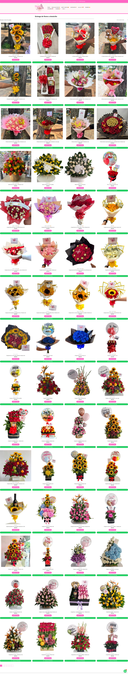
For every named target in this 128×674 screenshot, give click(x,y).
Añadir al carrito (15, 59)
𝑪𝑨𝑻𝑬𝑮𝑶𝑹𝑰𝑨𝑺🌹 (50, 8)
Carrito (63, 8)
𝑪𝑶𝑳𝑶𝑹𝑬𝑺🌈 (58, 8)
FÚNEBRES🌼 (87, 7)
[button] (125, 671)
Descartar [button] (83, 1)
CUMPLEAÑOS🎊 (73, 7)
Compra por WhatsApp (16, 62)
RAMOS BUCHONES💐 (56, 7)
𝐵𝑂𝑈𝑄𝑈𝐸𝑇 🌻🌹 (81, 7)
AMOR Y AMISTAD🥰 (65, 7)
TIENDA (48, 7)
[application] (53, 9)
